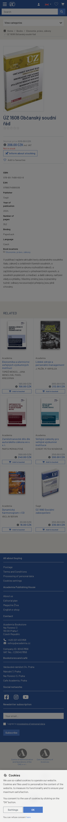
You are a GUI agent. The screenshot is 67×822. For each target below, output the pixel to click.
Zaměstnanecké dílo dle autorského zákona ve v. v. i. (16, 442)
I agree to (26, 723)
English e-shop (11, 609)
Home (10, 30)
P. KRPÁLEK (51, 368)
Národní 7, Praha (12, 671)
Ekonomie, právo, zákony (38, 30)
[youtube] (25, 697)
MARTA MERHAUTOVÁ (12, 448)
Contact (8, 616)
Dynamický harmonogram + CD (13, 511)
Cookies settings (12, 580)
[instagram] (16, 697)
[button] (48, 4)
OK (33, 809)
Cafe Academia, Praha (15, 680)
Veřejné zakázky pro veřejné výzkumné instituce (47, 442)
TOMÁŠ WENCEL (10, 371)
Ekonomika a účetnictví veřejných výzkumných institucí (15, 364)
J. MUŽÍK (40, 368)
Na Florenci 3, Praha (14, 675)
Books (20, 30)
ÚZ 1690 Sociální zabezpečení (45, 511)
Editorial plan (10, 600)
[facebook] (6, 697)
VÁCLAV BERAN (10, 516)
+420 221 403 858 (16, 639)
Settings (13, 809)
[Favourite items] (56, 4)
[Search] (61, 12)
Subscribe (11, 732)
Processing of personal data (18, 576)
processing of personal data (31, 723)
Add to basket (18, 391)
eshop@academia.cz (18, 643)
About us (8, 596)
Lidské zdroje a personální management (50, 363)
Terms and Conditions (15, 571)
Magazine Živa (11, 605)
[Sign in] (39, 4)
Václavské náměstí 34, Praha (18, 666)
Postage (8, 567)
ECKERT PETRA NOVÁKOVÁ (49, 448)
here (28, 817)
